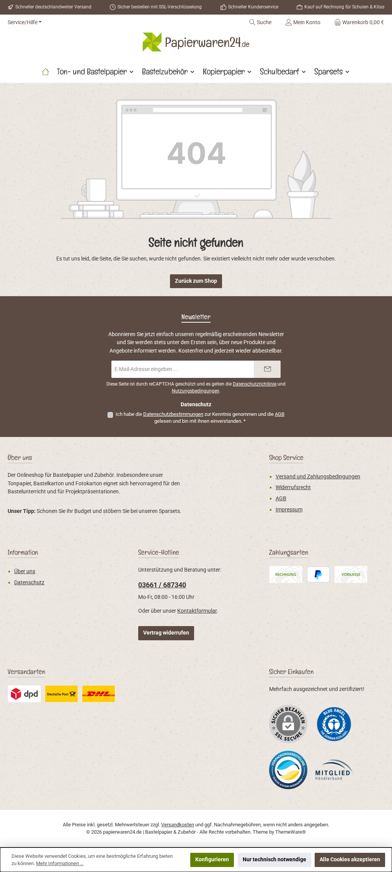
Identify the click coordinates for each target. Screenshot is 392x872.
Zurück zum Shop (196, 281)
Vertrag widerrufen (166, 633)
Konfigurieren (212, 859)
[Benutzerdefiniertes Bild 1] (334, 723)
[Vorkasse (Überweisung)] (351, 574)
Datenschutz (29, 582)
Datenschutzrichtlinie (254, 384)
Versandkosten (177, 824)
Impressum (289, 509)
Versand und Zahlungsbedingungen (318, 476)
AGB (279, 414)
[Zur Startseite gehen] (196, 42)
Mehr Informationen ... (59, 863)
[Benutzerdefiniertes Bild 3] (61, 693)
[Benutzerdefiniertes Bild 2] (24, 693)
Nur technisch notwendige (274, 859)
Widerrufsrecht (293, 487)
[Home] (45, 71)
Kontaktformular (197, 611)
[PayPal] (318, 574)
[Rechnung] (285, 574)
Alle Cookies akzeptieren (350, 859)
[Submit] (267, 369)
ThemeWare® (290, 832)
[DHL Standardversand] (98, 693)
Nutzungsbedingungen (195, 391)
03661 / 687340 (162, 585)
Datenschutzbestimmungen (173, 414)
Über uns (24, 571)
